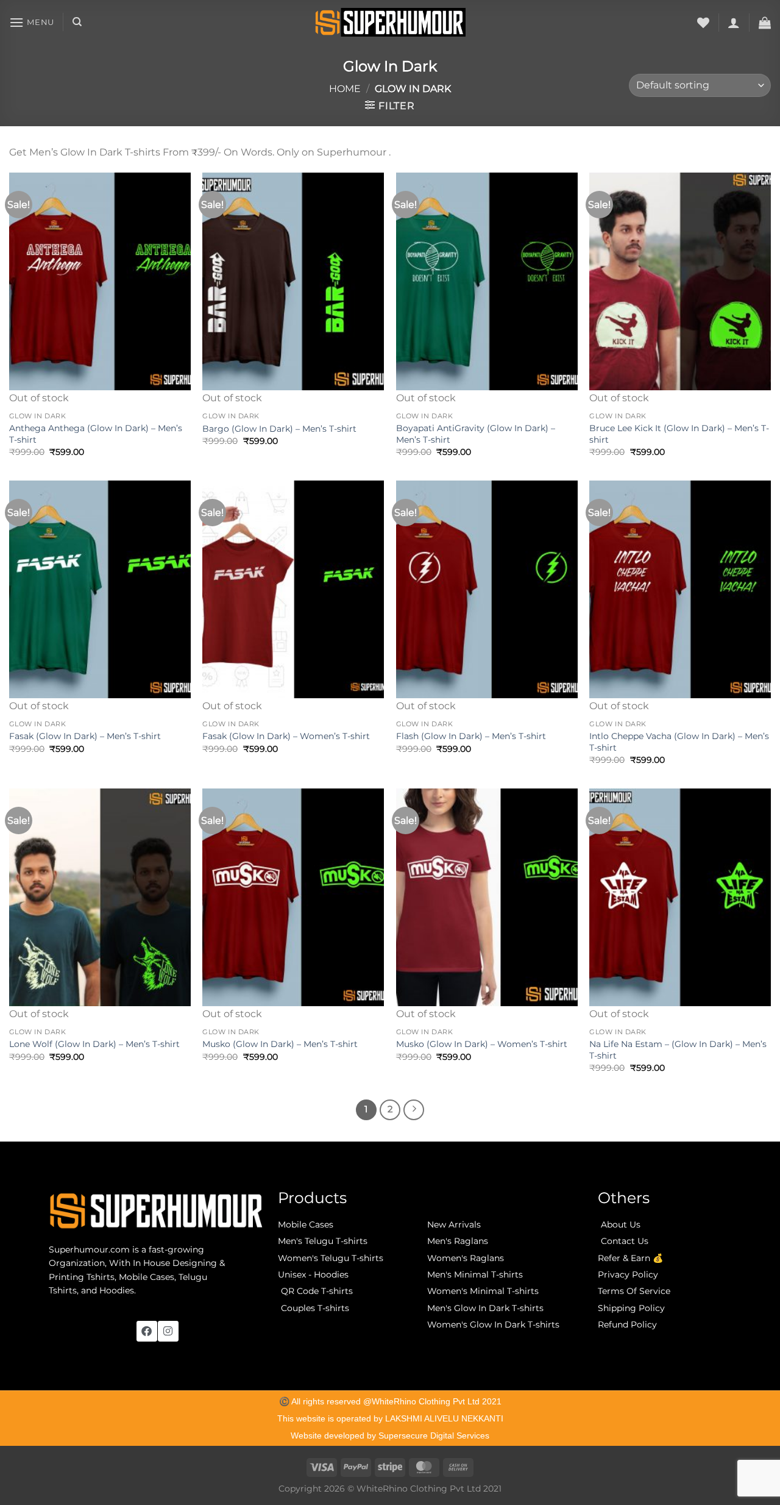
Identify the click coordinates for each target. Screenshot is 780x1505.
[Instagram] (168, 1331)
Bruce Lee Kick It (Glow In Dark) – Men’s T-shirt (679, 434)
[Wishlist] (703, 22)
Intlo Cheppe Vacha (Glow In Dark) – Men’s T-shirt (679, 742)
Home (345, 89)
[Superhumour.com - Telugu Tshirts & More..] (390, 22)
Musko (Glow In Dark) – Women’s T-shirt (481, 1043)
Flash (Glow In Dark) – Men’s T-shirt (471, 736)
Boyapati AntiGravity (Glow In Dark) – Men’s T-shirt (475, 434)
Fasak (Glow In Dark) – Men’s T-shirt (85, 736)
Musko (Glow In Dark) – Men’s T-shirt (280, 1043)
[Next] (413, 1109)
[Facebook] (146, 1331)
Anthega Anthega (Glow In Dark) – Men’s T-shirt (95, 434)
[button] (31, 22)
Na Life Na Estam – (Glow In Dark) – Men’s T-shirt (678, 1049)
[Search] (77, 22)
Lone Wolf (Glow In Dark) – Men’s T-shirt (94, 1043)
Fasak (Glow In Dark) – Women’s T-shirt (286, 736)
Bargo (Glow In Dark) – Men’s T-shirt (279, 428)
